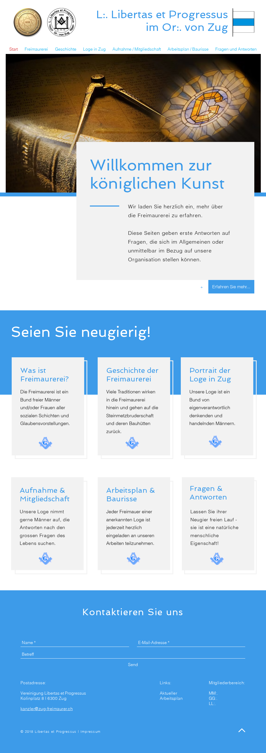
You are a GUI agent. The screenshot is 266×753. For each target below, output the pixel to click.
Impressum (91, 731)
